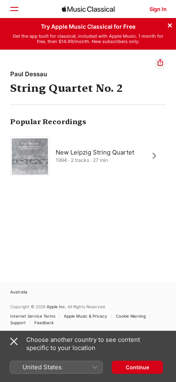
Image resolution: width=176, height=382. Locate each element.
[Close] (170, 24)
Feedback (44, 323)
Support (18, 323)
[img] (88, 9)
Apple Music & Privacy (85, 316)
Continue (137, 367)
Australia (18, 292)
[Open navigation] (14, 9)
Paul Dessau (28, 74)
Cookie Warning (131, 316)
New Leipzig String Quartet (95, 152)
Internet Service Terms (32, 316)
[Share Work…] (160, 63)
